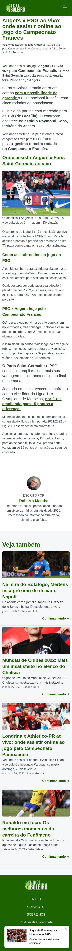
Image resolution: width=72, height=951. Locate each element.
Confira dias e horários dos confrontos (44, 941)
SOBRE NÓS (36, 914)
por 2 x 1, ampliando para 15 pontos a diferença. (32, 404)
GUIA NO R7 (36, 906)
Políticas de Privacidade (36, 922)
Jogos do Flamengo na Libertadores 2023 (43, 932)
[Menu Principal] (65, 8)
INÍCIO (36, 899)
